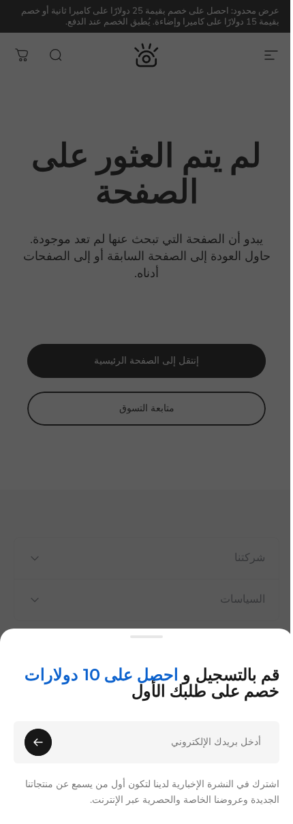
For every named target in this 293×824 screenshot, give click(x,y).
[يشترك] (38, 742)
